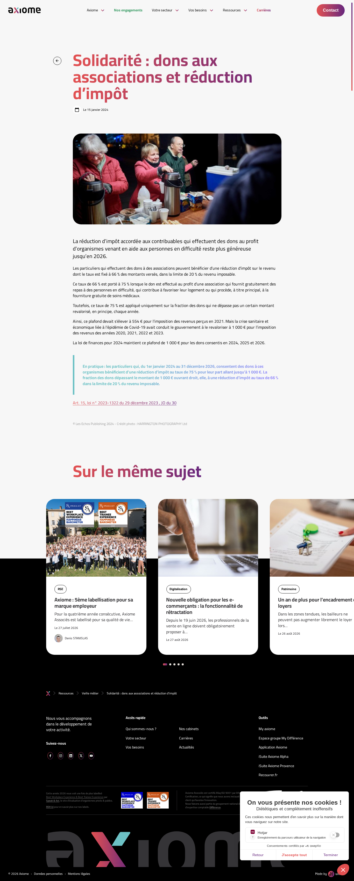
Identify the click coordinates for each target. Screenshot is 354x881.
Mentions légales (79, 874)
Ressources (66, 693)
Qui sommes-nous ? (141, 729)
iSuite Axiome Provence (276, 766)
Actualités (186, 747)
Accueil (48, 693)
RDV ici (49, 807)
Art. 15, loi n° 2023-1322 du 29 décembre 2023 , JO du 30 (124, 403)
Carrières (186, 738)
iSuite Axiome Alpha (273, 756)
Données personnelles (48, 874)
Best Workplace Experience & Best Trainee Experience (74, 797)
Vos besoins (135, 747)
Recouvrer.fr (268, 775)
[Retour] (57, 61)
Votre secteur (136, 738)
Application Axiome (273, 747)
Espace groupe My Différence (281, 738)
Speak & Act (52, 801)
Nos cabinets (189, 729)
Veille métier (90, 693)
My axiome (267, 729)
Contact (330, 10)
